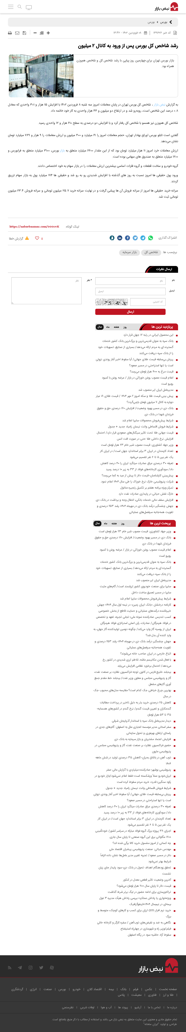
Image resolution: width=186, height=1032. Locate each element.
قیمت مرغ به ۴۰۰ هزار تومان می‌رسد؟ (151, 371)
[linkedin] (119, 237)
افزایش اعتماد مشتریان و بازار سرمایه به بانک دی (142, 739)
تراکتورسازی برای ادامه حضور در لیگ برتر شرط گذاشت (139, 892)
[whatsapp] (150, 237)
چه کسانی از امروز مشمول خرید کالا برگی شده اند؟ (142, 843)
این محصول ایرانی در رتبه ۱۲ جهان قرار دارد (148, 335)
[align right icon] (42, 33)
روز (125, 327)
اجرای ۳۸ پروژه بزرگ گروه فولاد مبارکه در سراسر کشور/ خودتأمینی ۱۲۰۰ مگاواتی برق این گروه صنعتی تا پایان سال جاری (133, 834)
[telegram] (142, 237)
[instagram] (30, 967)
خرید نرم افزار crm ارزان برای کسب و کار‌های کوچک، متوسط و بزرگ (134, 913)
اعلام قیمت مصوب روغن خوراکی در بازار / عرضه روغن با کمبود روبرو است (137, 380)
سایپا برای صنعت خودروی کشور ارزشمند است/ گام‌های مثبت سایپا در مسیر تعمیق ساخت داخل (135, 589)
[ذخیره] (24, 33)
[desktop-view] (29, 7)
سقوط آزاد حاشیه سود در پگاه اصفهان (149, 934)
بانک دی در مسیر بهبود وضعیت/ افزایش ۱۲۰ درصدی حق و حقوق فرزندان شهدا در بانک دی (135, 411)
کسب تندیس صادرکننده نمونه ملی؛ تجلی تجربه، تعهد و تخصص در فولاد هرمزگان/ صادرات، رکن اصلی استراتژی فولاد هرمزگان (133, 620)
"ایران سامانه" (151, 1024)
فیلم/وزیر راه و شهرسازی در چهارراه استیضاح (145, 928)
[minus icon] (35, 33)
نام (173, 280)
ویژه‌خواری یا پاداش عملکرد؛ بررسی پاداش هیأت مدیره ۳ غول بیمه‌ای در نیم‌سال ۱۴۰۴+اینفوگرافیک (135, 901)
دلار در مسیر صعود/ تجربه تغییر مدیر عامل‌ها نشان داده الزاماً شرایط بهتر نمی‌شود (135, 858)
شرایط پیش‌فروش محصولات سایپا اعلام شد (147, 420)
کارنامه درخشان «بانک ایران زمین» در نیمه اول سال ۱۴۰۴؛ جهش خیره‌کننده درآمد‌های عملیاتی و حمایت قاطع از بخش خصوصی (134, 607)
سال (100, 327)
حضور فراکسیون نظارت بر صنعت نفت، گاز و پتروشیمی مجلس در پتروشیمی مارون (133, 748)
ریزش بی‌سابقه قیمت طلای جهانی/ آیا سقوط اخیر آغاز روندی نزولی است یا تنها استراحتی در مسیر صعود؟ (134, 362)
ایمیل (172, 291)
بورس (163, 22)
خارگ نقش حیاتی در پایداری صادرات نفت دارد (146, 493)
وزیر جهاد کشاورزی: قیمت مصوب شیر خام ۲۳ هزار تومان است (137, 445)
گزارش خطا (16, 239)
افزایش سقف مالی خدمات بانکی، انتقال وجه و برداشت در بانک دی (134, 500)
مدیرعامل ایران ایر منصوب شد (155, 390)
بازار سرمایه (129, 252)
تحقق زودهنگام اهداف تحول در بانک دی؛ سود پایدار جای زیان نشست (134, 870)
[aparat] (52, 967)
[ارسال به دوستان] (17, 33)
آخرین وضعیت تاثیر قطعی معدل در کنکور (147, 879)
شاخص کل (151, 252)
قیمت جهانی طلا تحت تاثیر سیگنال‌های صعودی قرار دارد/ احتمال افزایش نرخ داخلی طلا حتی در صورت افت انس (135, 435)
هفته (116, 327)
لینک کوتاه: (72, 227)
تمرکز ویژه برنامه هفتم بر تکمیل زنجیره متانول (146, 487)
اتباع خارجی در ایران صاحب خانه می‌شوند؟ (145, 653)
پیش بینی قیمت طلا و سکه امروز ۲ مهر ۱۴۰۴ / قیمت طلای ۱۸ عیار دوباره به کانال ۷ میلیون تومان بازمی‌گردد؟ (134, 399)
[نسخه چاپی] (10, 33)
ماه (107, 327)
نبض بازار (159, 105)
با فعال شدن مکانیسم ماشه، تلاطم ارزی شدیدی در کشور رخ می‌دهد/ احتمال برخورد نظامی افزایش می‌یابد (137, 662)
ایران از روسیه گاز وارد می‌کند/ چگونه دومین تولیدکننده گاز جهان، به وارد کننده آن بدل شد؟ (132, 632)
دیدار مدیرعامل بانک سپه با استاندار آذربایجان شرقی (141, 720)
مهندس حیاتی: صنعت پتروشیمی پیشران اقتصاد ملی (140, 849)
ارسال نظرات (164, 269)
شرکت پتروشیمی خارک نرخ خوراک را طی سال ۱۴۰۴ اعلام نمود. (136, 481)
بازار (62, 150)
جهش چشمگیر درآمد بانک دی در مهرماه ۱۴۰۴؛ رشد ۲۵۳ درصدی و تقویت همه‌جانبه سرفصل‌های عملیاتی (135, 509)
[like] (37, 238)
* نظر (89, 280)
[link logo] (166, 7)
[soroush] (112, 237)
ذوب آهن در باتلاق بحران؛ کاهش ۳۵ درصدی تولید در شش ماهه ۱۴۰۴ (133, 760)
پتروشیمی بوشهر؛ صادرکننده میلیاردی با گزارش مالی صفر (138, 769)
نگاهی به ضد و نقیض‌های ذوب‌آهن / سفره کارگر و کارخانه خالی (134, 922)
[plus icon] (48, 33)
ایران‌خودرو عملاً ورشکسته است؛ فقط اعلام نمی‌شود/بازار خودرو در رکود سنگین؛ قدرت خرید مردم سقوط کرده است (133, 779)
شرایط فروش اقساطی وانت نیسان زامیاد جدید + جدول (140, 426)
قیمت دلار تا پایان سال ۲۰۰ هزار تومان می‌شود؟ (144, 886)
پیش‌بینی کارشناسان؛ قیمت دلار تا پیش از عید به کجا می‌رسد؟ (137, 475)
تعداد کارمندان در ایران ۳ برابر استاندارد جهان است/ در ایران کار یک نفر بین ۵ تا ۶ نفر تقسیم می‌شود (136, 454)
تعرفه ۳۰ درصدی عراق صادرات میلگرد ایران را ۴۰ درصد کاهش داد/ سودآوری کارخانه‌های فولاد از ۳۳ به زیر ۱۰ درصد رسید (136, 466)
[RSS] (9, 967)
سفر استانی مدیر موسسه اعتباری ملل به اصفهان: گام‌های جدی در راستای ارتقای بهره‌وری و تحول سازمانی (133, 730)
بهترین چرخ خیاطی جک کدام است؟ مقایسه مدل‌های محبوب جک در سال (132, 693)
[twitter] (135, 237)
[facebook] (127, 237)
